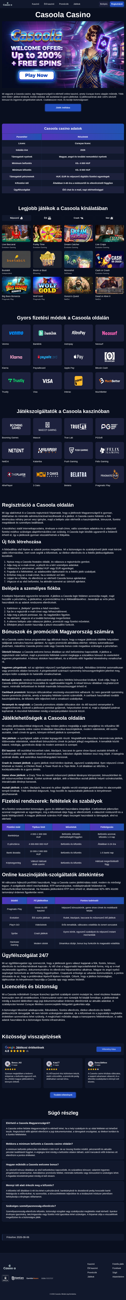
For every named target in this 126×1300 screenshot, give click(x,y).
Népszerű (14, 218)
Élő (45, 218)
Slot (107, 218)
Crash (76, 218)
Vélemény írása (109, 1049)
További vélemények (63, 1095)
